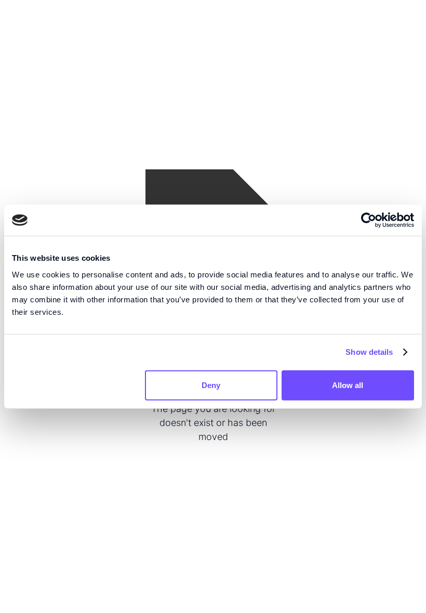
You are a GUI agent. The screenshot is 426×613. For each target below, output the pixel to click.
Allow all (347, 384)
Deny (211, 384)
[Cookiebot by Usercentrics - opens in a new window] (368, 220)
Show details (369, 352)
